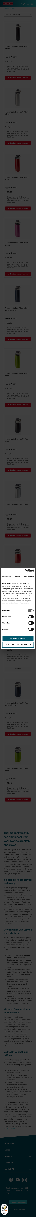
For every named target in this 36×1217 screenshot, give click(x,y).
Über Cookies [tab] (29, 576)
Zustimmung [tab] (6, 576)
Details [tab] (17, 576)
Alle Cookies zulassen (18, 638)
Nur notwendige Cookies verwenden (18, 645)
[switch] (31, 616)
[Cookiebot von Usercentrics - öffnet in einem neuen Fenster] (25, 570)
